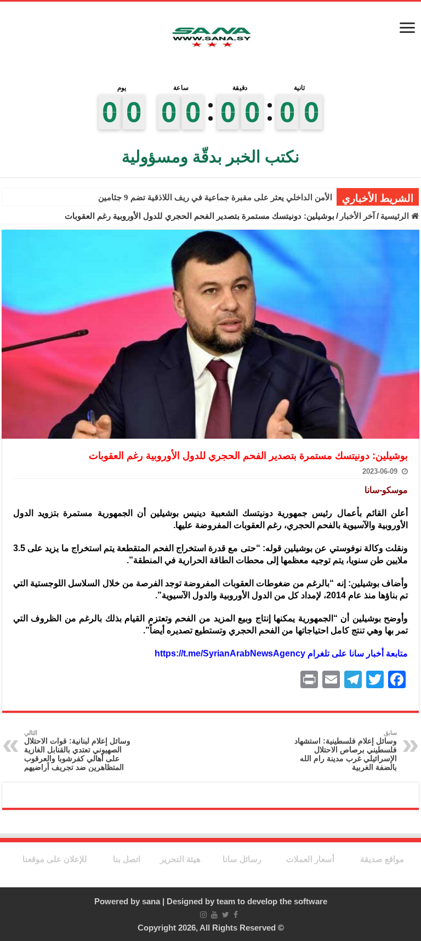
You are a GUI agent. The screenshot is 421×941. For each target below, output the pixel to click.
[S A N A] (210, 37)
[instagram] (203, 914)
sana (151, 901)
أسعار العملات (310, 859)
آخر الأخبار (357, 215)
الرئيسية (395, 215)
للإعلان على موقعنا (54, 859)
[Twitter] (225, 914)
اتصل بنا (126, 859)
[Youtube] (214, 914)
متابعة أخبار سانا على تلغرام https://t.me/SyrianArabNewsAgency (281, 653)
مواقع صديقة (382, 859)
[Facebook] (235, 914)
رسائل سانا (242, 859)
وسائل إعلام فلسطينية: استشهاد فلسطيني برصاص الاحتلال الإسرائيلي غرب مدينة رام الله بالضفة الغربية (345, 750)
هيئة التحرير (180, 859)
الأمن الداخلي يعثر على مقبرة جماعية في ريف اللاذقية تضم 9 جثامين (215, 197)
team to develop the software (272, 901)
